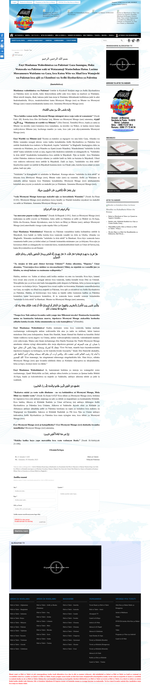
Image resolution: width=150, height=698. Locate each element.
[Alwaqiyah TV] (133, 42)
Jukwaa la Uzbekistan (96, 631)
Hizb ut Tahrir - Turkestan (18, 640)
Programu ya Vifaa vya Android (126, 634)
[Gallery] (138, 42)
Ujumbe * (60, 487)
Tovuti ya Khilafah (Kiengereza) (99, 644)
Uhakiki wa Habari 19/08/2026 (103, 13)
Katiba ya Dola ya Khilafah (97, 657)
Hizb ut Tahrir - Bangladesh (19, 609)
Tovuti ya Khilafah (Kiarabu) (98, 640)
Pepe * (15, 496)
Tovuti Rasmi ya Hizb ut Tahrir (99, 605)
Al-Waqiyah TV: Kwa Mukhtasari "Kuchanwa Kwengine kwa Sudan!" (51, 14)
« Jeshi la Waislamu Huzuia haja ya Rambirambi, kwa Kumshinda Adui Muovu (51, 467)
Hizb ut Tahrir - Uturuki (17, 644)
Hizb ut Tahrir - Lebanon (44, 621)
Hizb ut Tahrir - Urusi (70, 649)
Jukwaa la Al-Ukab (95, 653)
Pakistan (17, 52)
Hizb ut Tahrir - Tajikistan (18, 631)
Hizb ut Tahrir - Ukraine (70, 644)
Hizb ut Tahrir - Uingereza (71, 636)
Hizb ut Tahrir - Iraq (43, 612)
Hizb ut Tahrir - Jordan (44, 617)
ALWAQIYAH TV (18, 543)
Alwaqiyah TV (93, 614)
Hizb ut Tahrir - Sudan (44, 639)
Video (117, 630)
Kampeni (49, 40)
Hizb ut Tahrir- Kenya (17, 618)
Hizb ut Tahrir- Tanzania (18, 636)
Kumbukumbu (59, 40)
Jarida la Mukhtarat (35, 40)
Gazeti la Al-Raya (18, 40)
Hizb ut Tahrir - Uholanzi (71, 631)
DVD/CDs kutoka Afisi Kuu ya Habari (128, 621)
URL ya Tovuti (18, 505)
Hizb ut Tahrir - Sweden (70, 618)
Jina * (15, 487)
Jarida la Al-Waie (94, 622)
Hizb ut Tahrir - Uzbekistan (18, 649)
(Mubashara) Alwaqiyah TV (119, 46)
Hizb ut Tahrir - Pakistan (18, 627)
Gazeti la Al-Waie (121, 639)
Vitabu (118, 617)
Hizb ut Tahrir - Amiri (96, 609)
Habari (118, 626)
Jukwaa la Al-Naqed (95, 627)
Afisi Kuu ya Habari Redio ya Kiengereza (125, 606)
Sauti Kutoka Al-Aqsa (96, 636)
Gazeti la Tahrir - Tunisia (97, 662)
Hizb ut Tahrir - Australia (71, 609)
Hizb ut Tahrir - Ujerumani (71, 640)
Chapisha (26, 50)
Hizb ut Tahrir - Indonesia (18, 614)
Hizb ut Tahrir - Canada (70, 614)
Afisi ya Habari (113, 200)
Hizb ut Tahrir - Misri (43, 626)
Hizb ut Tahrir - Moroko (44, 630)
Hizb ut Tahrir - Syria (43, 634)
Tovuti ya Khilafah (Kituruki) (98, 649)
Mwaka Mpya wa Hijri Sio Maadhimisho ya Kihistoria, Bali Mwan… (123, 233)
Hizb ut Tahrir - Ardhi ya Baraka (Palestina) (47, 606)
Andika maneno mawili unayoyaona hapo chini (27, 514)
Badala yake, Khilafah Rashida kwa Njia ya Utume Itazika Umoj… (123, 222)
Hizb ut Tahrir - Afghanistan (19, 605)
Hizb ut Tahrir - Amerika (71, 605)
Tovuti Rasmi (71, 40)
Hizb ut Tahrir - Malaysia (18, 622)
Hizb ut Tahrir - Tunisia (44, 643)
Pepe (31, 50)
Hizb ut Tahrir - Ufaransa (71, 622)
